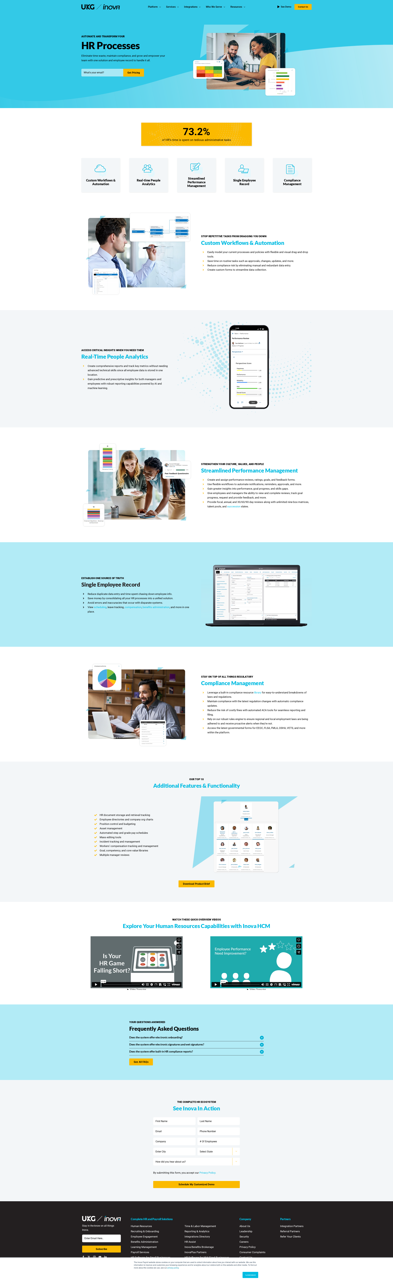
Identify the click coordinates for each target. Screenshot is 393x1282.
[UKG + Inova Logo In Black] (100, 5)
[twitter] (89, 1257)
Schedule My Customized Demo (196, 1184)
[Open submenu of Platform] (160, 7)
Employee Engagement (144, 1236)
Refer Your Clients (290, 1236)
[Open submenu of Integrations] (200, 7)
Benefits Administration (144, 1241)
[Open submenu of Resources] (245, 7)
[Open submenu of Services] (178, 7)
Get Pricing (133, 72)
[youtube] (100, 1257)
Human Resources (141, 1226)
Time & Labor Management (200, 1226)
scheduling (100, 607)
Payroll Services (140, 1252)
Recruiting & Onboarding (145, 1231)
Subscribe (101, 1249)
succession (233, 506)
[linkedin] (105, 1257)
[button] (196, 1037)
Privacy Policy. (207, 1172)
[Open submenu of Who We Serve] (225, 7)
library (257, 692)
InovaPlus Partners (195, 1252)
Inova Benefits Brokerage (199, 1247)
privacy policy (173, 1267)
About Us (244, 1226)
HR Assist (190, 1241)
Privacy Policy (247, 1247)
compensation (133, 607)
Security (244, 1236)
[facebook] (83, 1257)
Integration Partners (292, 1226)
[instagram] (94, 1257)
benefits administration (156, 607)
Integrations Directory (197, 1236)
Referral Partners (290, 1231)
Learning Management (144, 1247)
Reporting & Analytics (197, 1231)
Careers (244, 1241)
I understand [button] (250, 1275)
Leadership (245, 1231)
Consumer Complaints (252, 1252)
